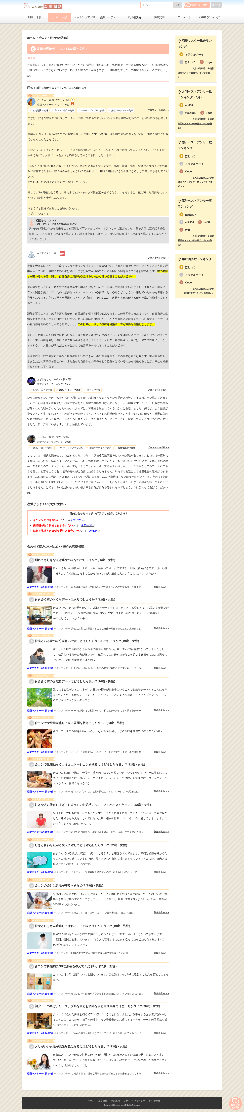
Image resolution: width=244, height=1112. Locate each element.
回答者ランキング (209, 17)
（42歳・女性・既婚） (53, 437)
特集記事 (159, 17)
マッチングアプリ (84, 17)
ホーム (91, 1100)
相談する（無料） (200, 4)
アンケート (184, 17)
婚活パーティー (109, 17)
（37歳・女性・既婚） (56, 379)
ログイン (216, 4)
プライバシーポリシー (134, 1100)
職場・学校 (34, 17)
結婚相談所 (134, 17)
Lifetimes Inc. (118, 1105)
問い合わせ (154, 1100)
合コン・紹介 (60, 17)
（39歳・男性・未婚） (53, 99)
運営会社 (102, 1100)
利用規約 (115, 1100)
